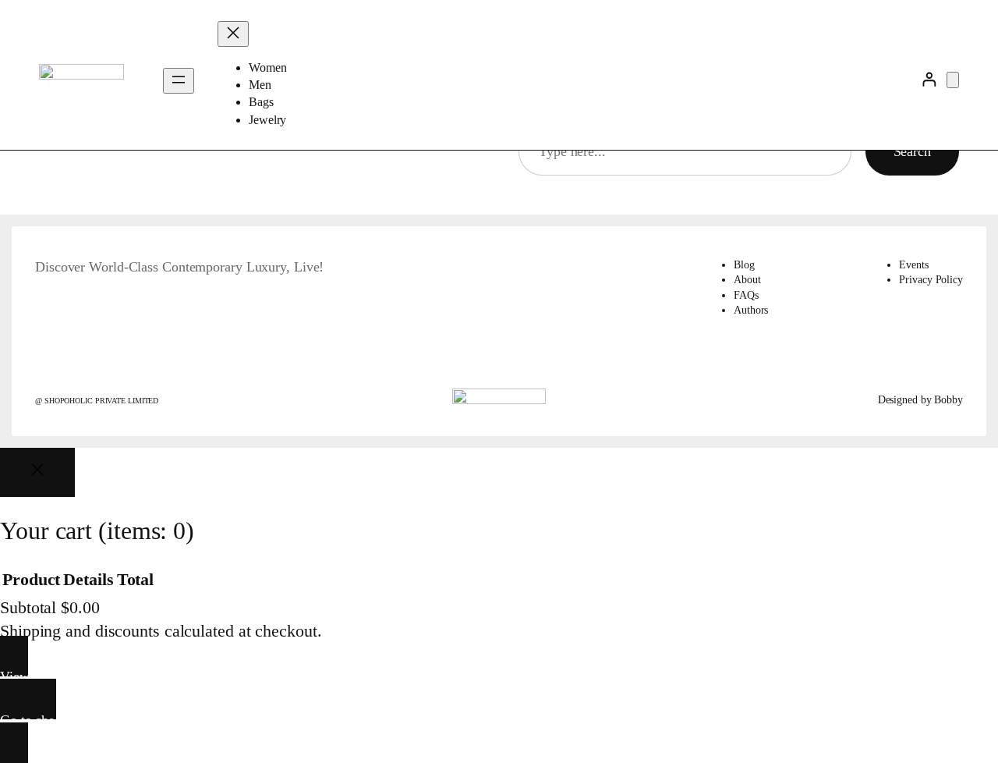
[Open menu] (178, 81)
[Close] (37, 472)
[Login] (929, 79)
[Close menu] (233, 34)
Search (912, 151)
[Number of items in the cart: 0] (953, 80)
